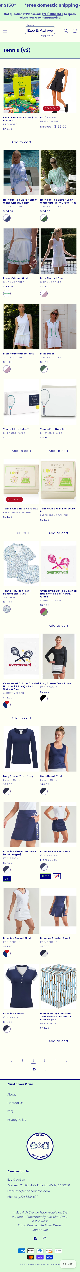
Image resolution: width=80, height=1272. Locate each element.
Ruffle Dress (48, 117)
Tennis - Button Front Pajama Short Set (17, 592)
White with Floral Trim (7, 293)
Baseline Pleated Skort (55, 938)
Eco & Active (34, 1264)
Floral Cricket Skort (15, 278)
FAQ (10, 1111)
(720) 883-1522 (52, 14)
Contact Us (15, 1103)
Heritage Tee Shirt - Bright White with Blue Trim (20, 201)
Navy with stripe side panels (7, 869)
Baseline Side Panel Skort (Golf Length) (19, 853)
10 (34, 1069)
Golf (7, 878)
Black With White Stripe (44, 698)
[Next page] (45, 1069)
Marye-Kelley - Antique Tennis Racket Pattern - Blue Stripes (55, 1016)
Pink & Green (44, 612)
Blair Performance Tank (18, 353)
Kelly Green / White (44, 369)
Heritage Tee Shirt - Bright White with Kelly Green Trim (58, 201)
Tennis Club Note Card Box (20, 508)
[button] (5, 30)
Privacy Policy (16, 1120)
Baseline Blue (7, 609)
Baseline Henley (13, 1013)
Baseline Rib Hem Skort (55, 851)
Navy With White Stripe (7, 791)
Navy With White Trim (44, 791)
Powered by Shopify (50, 1264)
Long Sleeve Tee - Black (55, 683)
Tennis (45, 876)
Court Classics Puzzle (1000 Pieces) (21, 119)
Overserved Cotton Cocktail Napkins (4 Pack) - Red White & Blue (21, 686)
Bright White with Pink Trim (44, 293)
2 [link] (33, 1060)
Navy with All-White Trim (44, 953)
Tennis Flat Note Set (53, 429)
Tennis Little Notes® (16, 429)
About (11, 1094)
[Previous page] (11, 1060)
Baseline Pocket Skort (17, 938)
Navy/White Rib (44, 867)
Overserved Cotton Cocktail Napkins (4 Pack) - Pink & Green (58, 593)
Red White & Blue (7, 704)
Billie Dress (47, 353)
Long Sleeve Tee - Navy (18, 776)
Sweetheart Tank (51, 776)
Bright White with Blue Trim (7, 218)
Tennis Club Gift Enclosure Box (57, 510)
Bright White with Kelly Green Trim (44, 218)
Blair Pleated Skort (52, 278)
